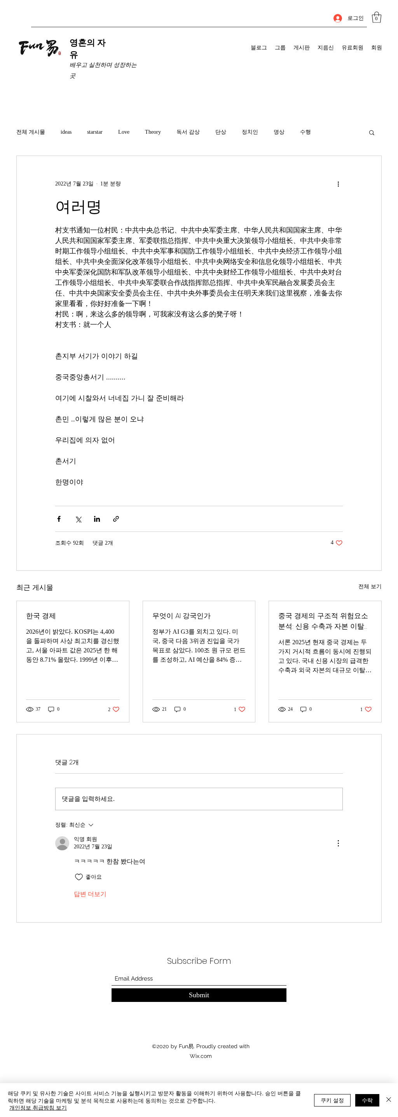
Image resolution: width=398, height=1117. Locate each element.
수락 (367, 1100)
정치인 (250, 132)
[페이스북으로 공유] (59, 519)
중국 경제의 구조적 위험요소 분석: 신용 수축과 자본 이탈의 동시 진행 (324, 621)
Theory (153, 132)
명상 (279, 132)
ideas (66, 132)
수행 (305, 132)
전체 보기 (370, 586)
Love (123, 132)
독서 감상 (188, 132)
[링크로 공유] (116, 519)
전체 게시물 (30, 132)
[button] (376, 17)
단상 (220, 132)
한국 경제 (41, 616)
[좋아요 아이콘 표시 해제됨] (79, 877)
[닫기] (388, 1100)
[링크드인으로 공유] (97, 519)
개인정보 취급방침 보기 (38, 1107)
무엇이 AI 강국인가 (181, 616)
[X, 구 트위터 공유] (78, 519)
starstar (95, 132)
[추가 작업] (338, 184)
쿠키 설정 (332, 1100)
